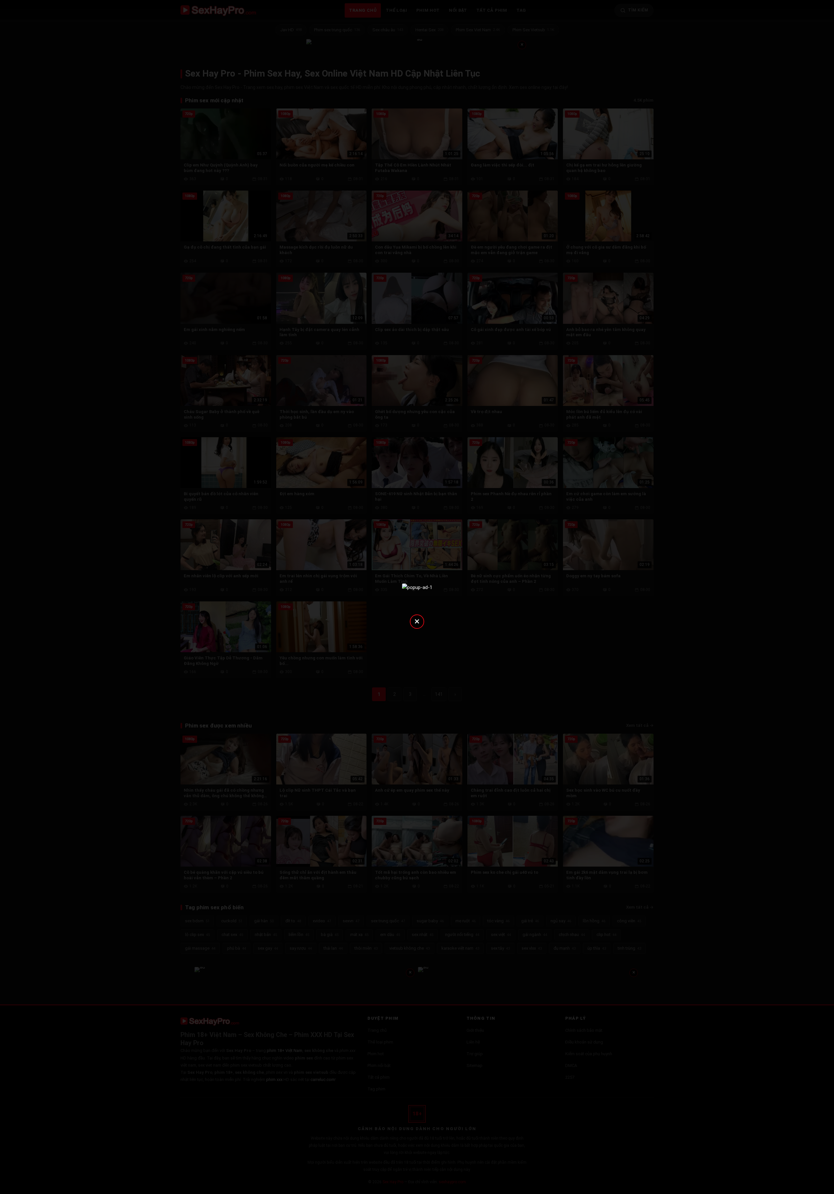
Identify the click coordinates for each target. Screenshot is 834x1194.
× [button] (417, 621)
